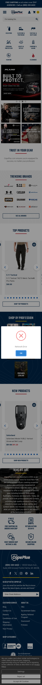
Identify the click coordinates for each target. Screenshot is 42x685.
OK (21, 353)
